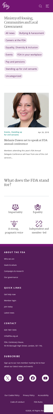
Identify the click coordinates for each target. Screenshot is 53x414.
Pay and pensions (15, 61)
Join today (8, 306)
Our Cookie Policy (12, 395)
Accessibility (43, 395)
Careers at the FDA (16, 40)
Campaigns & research (14, 271)
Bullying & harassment (31, 33)
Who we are (9, 259)
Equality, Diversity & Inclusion (22, 47)
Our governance (11, 277)
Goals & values (10, 265)
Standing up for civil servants (21, 68)
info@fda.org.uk (11, 336)
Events (9, 54)
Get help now (10, 294)
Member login (10, 300)
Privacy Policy (28, 395)
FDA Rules (38, 402)
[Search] (40, 6)
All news (10, 33)
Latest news (9, 313)
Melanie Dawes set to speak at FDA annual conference (25, 142)
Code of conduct (17, 402)
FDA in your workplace (29, 54)
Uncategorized (13, 76)
